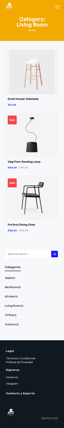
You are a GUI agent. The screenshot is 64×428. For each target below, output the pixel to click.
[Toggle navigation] (57, 6)
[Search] (54, 254)
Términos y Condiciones (20, 358)
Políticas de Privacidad (19, 362)
